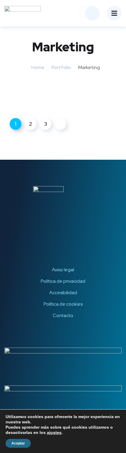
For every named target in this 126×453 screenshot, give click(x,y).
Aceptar (18, 443)
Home (37, 67)
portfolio (61, 67)
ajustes (54, 432)
